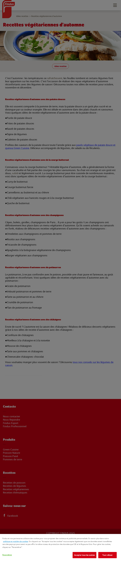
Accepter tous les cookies (84, 555)
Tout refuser (107, 555)
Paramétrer (7, 555)
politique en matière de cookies (15, 541)
